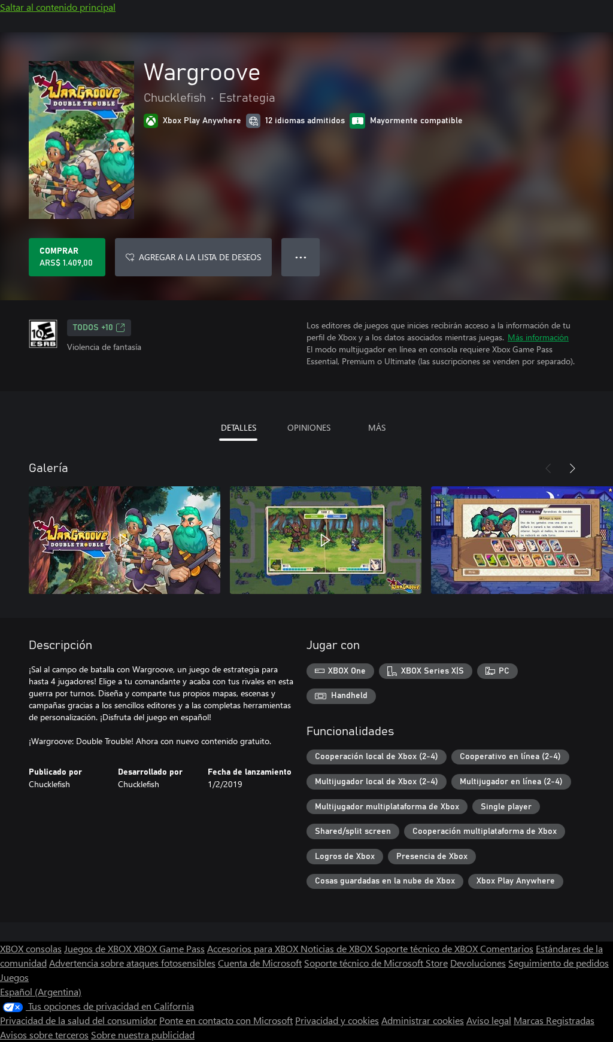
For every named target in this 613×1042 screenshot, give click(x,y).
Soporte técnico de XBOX (427, 948)
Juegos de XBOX (98, 948)
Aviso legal (488, 1020)
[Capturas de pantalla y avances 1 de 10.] (124, 540)
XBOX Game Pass (169, 948)
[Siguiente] (572, 468)
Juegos (14, 977)
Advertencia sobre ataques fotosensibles (132, 962)
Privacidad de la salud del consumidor (78, 1020)
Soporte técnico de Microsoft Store (376, 962)
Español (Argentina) (40, 991)
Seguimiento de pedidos (558, 962)
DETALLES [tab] (238, 427)
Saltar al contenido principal (58, 7)
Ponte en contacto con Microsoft (226, 1020)
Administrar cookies (422, 1020)
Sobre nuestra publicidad (143, 1034)
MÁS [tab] (377, 427)
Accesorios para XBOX (254, 948)
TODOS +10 (93, 328)
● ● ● (300, 257)
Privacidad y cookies (337, 1020)
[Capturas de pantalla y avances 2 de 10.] (325, 540)
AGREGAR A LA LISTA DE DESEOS (200, 257)
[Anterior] (548, 468)
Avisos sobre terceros (44, 1034)
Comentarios (506, 948)
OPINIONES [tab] (308, 427)
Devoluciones (478, 962)
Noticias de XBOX (338, 948)
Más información (538, 337)
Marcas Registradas (554, 1020)
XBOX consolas (31, 948)
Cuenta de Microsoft (260, 962)
